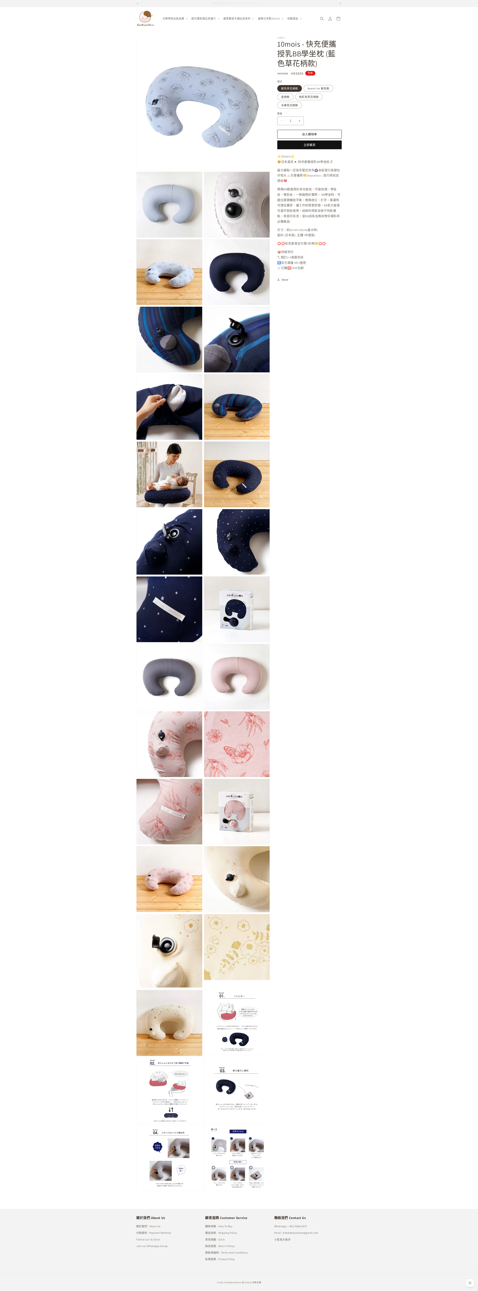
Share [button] (285, 279)
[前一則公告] (138, 3)
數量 (279, 113)
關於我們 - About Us (148, 1226)
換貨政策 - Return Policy (220, 1246)
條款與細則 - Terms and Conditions (226, 1252)
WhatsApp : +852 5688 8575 (290, 1226)
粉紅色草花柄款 (309, 97)
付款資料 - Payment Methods (153, 1233)
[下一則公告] (340, 3)
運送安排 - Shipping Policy (221, 1233)
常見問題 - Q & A (215, 1239)
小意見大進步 (282, 1239)
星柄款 (285, 97)
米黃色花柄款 (289, 105)
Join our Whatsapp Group (152, 1246)
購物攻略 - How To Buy (218, 1226)
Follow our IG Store (148, 1239)
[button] (174, 18)
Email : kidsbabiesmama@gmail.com (296, 1233)
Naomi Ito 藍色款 (318, 88)
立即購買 (310, 145)
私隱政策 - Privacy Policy (220, 1259)
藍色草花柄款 (289, 88)
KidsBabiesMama (232, 1282)
